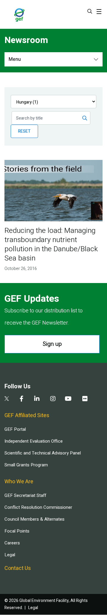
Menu (15, 59)
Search (89, 11)
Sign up (52, 344)
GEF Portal (15, 429)
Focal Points (16, 531)
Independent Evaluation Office (33, 441)
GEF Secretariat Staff (25, 495)
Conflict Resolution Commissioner (38, 507)
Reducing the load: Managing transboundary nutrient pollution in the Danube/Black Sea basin (51, 244)
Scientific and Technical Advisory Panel (42, 453)
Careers (12, 543)
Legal (9, 555)
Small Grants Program (26, 465)
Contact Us (17, 568)
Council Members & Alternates (34, 519)
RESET (24, 131)
